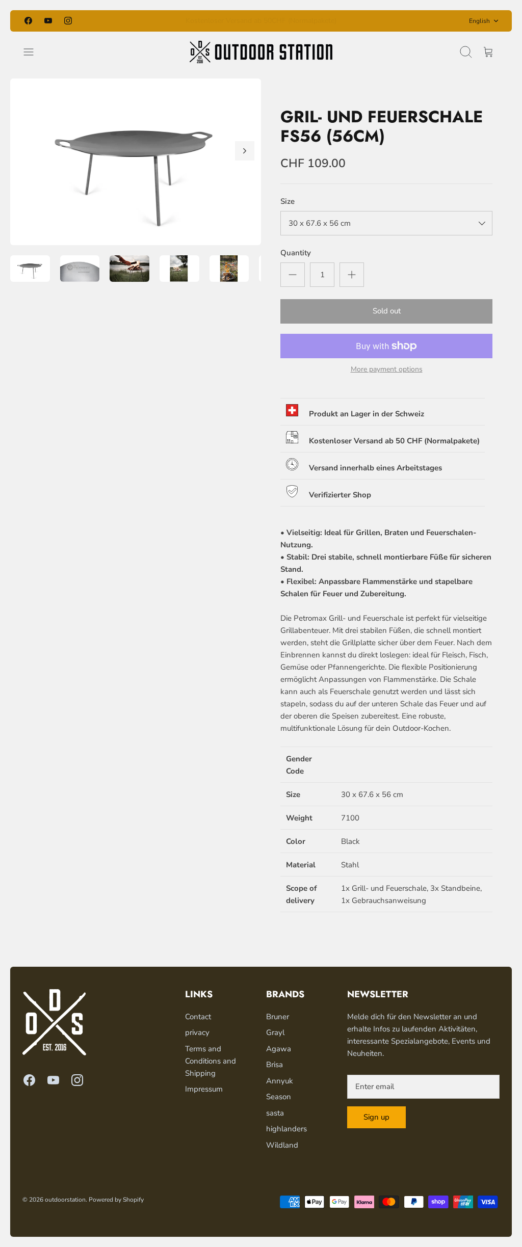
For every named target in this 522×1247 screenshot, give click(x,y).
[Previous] (165, 21)
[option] (135, 161)
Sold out (387, 311)
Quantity (295, 253)
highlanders (286, 1129)
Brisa (274, 1064)
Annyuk (279, 1081)
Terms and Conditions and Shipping (210, 1061)
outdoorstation (65, 1200)
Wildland (282, 1145)
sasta (275, 1113)
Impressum (204, 1089)
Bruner (277, 1017)
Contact (198, 1017)
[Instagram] (68, 20)
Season (278, 1097)
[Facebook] (28, 20)
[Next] (356, 21)
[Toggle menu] (33, 52)
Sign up (376, 1117)
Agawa (278, 1049)
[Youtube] (48, 20)
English (479, 21)
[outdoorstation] (261, 52)
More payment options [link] (387, 369)
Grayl (275, 1032)
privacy (197, 1032)
